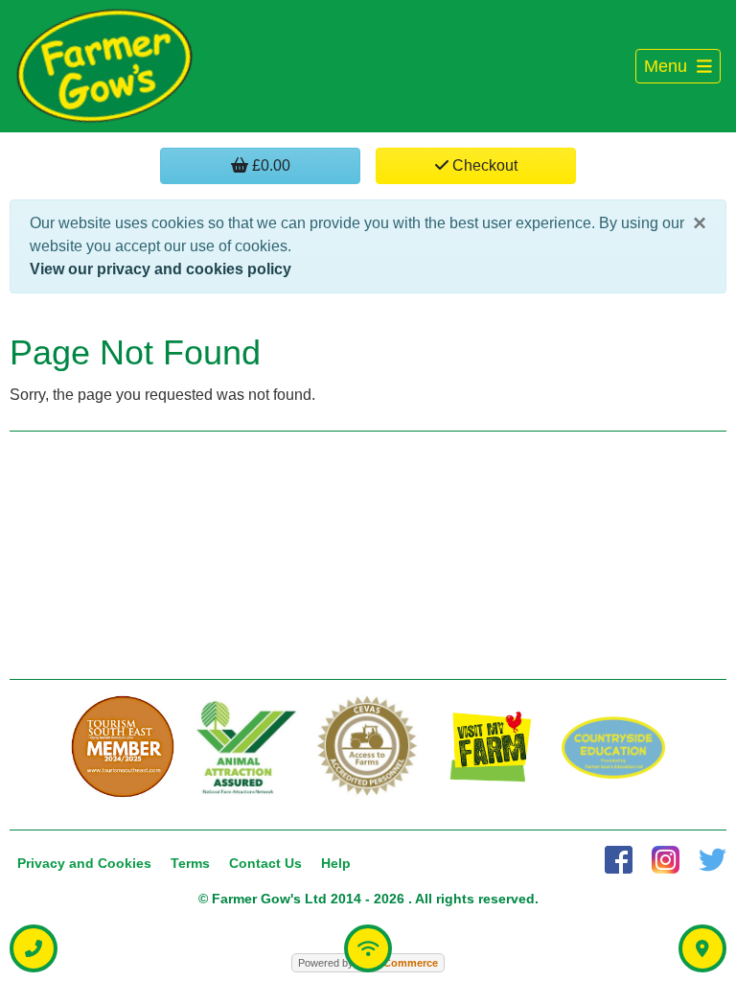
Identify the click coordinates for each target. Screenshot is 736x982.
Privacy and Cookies (84, 863)
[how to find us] (702, 948)
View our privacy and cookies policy (160, 269)
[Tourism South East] (122, 747)
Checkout (483, 165)
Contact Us (265, 863)
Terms (190, 863)
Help (336, 863)
